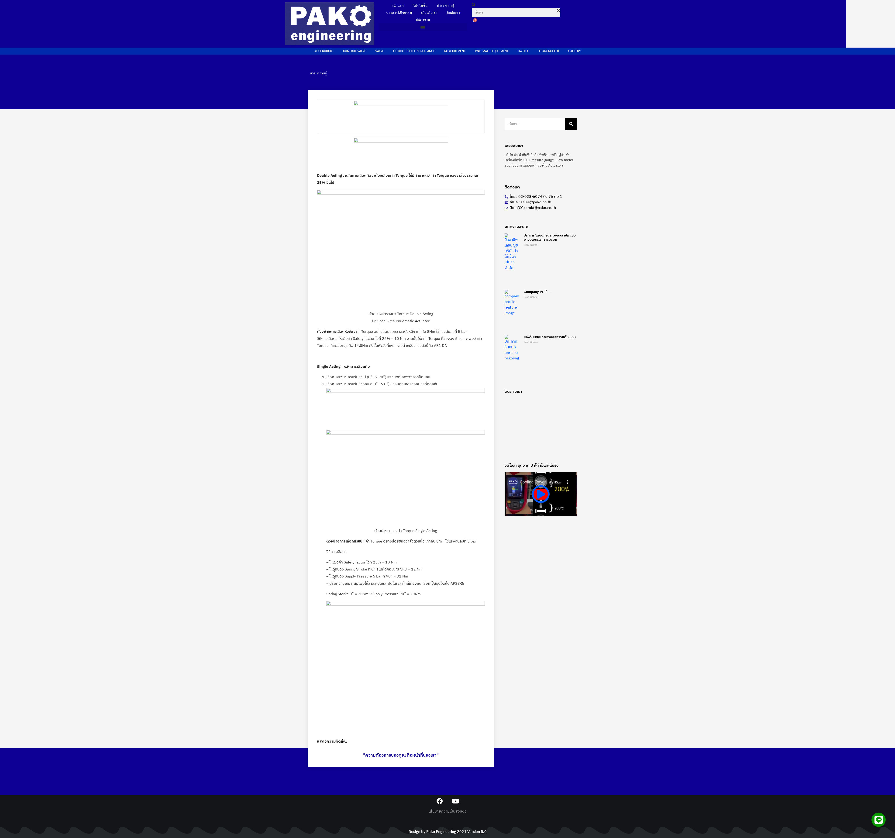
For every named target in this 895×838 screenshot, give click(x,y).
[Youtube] (455, 801)
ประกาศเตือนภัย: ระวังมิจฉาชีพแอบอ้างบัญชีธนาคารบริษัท (550, 238)
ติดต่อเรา (453, 13)
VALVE (379, 51)
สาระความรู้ (445, 6)
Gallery (574, 51)
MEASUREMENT (455, 51)
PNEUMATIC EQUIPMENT (492, 51)
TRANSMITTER (549, 51)
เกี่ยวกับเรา (429, 13)
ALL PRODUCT (324, 51)
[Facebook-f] (440, 801)
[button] (423, 27)
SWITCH (523, 51)
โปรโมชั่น (420, 6)
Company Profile (537, 292)
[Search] (571, 124)
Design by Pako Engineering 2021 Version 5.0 (448, 832)
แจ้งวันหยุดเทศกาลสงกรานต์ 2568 (550, 337)
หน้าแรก (397, 6)
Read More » (531, 244)
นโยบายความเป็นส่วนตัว (448, 811)
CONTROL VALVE (354, 51)
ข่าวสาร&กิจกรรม (399, 13)
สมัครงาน (423, 20)
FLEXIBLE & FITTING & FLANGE (414, 51)
